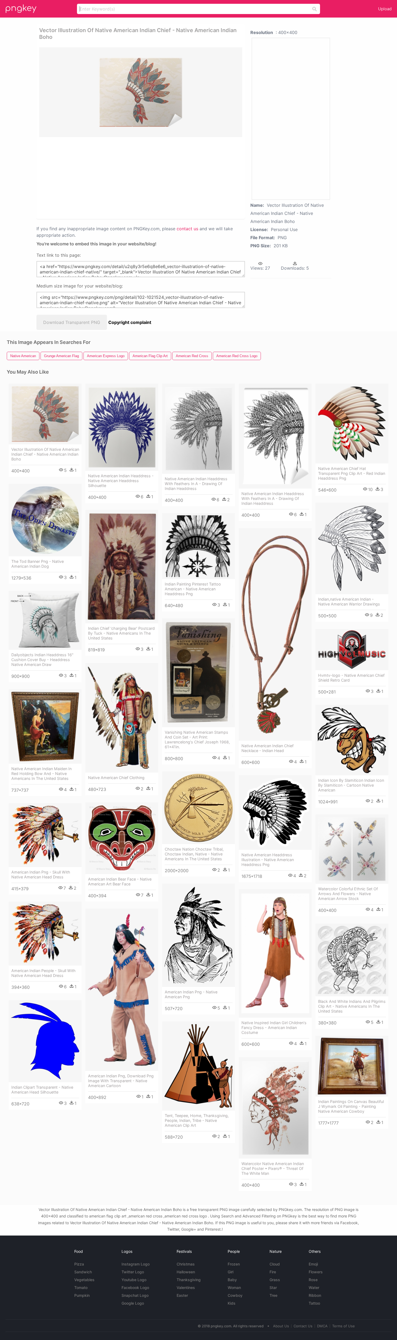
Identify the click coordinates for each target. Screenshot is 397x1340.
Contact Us (303, 1326)
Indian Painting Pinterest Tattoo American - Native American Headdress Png (193, 589)
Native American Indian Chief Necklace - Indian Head (267, 748)
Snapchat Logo (135, 1295)
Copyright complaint (129, 322)
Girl (230, 1272)
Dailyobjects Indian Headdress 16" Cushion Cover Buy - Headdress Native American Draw (42, 659)
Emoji (313, 1264)
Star (273, 1287)
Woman (234, 1287)
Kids (231, 1303)
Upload (385, 8)
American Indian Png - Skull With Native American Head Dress (40, 874)
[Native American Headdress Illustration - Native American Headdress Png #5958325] (275, 812)
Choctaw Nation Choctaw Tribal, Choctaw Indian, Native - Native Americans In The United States (194, 854)
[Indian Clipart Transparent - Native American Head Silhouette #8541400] (45, 1041)
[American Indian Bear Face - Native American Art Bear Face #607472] (121, 838)
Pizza (79, 1264)
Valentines (186, 1287)
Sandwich (83, 1272)
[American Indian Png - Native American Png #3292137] (198, 935)
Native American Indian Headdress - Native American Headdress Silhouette (121, 480)
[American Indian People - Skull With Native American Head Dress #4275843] (45, 934)
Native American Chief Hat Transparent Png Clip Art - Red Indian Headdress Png (351, 473)
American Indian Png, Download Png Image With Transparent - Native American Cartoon (121, 1081)
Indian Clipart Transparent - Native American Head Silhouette (42, 1089)
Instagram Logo (136, 1264)
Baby (232, 1279)
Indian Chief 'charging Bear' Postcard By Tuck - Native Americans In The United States (121, 633)
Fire (273, 1272)
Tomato (81, 1287)
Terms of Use (343, 1326)
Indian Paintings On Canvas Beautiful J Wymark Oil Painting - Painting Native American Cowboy (351, 1106)
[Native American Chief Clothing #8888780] (121, 718)
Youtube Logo (134, 1279)
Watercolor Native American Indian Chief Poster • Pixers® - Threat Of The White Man (272, 1168)
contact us (187, 228)
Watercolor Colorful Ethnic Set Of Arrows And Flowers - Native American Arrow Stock (348, 893)
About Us (281, 1326)
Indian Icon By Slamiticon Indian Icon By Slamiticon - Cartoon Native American (351, 785)
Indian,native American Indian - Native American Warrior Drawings (349, 601)
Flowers (316, 1272)
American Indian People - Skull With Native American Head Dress (43, 973)
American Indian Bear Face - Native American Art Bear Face (120, 881)
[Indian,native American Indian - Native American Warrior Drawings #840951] (351, 548)
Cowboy (235, 1295)
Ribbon (315, 1295)
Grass (275, 1279)
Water (314, 1287)
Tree (273, 1295)
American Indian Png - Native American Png (191, 994)
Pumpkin (82, 1295)
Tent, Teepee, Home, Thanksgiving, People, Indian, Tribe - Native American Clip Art (197, 1120)
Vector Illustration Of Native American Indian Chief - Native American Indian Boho (45, 454)
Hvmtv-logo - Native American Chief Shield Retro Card (351, 677)
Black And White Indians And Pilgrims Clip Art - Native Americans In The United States (352, 1006)
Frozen (234, 1264)
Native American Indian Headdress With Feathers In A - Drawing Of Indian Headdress (196, 483)
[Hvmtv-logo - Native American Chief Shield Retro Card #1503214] (351, 649)
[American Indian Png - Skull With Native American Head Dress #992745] (45, 835)
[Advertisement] (103, 177)
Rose (313, 1279)
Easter (182, 1295)
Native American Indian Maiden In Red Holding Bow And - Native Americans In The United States (41, 773)
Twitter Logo (133, 1272)
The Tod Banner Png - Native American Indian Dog (37, 564)
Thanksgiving (189, 1279)
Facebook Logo (135, 1287)
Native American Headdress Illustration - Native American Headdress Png (267, 859)
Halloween (186, 1272)
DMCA (322, 1326)
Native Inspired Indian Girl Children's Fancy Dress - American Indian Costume (274, 1027)
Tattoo (314, 1303)
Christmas (186, 1264)
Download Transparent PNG (71, 322)
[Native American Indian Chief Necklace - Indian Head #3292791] (275, 634)
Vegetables (84, 1279)
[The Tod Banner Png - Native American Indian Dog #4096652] (45, 520)
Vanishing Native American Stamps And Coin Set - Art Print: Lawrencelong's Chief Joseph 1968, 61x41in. (197, 739)
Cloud (275, 1264)
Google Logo (133, 1303)
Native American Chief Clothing (116, 777)
